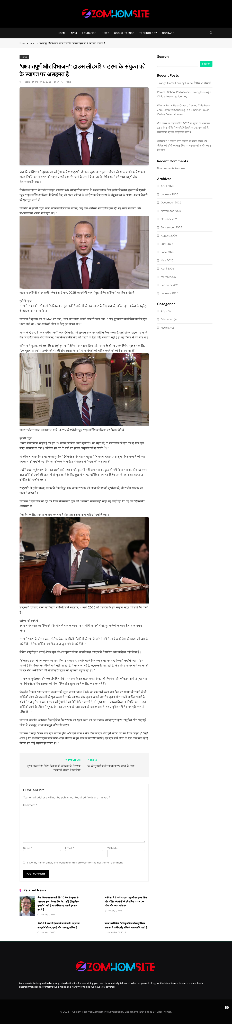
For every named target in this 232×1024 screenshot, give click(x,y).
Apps (74, 33)
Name (27, 848)
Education (89, 33)
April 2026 (167, 186)
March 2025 (168, 277)
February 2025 (170, 285)
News (105, 33)
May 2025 (167, 260)
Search (163, 57)
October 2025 (170, 219)
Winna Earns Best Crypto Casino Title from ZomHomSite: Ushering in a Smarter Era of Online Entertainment (183, 110)
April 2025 (167, 268)
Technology (148, 33)
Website (112, 848)
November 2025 (171, 211)
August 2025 (169, 235)
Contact (168, 33)
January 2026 (169, 194)
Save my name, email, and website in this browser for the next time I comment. (75, 862)
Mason (26, 81)
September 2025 (171, 227)
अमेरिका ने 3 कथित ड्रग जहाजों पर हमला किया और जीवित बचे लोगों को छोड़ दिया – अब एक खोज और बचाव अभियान (126, 901)
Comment (30, 805)
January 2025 (169, 293)
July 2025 (167, 244)
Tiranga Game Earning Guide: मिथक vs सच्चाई (183, 83)
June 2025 (167, 252)
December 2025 (171, 202)
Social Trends (124, 33)
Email (69, 848)
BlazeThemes (164, 1011)
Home (62, 33)
